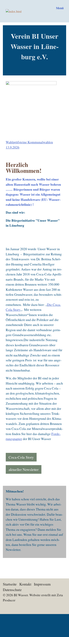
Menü (60, 8)
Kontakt (25, 584)
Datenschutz (12, 589)
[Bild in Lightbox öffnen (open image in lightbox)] (34, 110)
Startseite (10, 584)
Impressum (42, 584)
